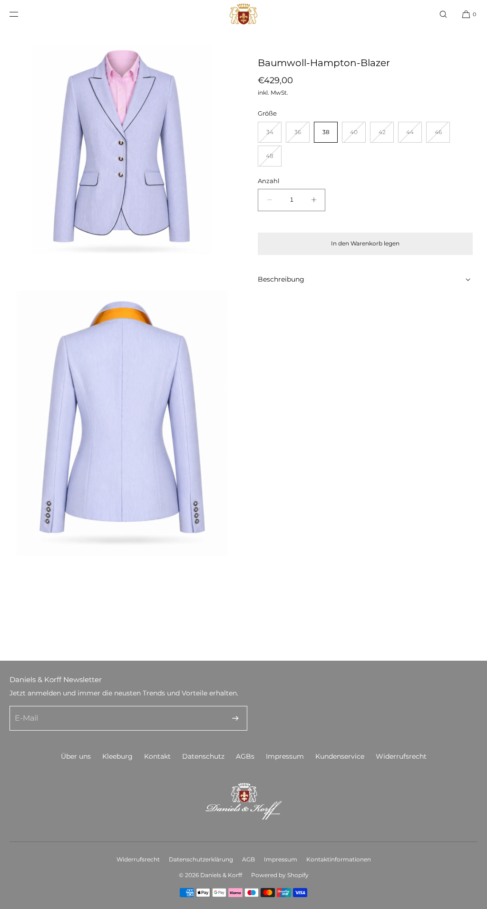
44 (414, 135)
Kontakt (157, 756)
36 (302, 135)
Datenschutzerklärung (201, 859)
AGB (248, 859)
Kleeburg (117, 756)
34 (274, 135)
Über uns (76, 756)
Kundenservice (339, 756)
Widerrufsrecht (401, 756)
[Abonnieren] (235, 718)
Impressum (285, 756)
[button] (443, 14)
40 (358, 135)
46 (442, 135)
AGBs (245, 756)
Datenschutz (203, 756)
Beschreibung (281, 279)
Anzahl (269, 181)
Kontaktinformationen (338, 859)
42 (386, 135)
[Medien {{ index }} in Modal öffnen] (122, 150)
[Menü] (21, 14)
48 (274, 159)
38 (326, 132)
